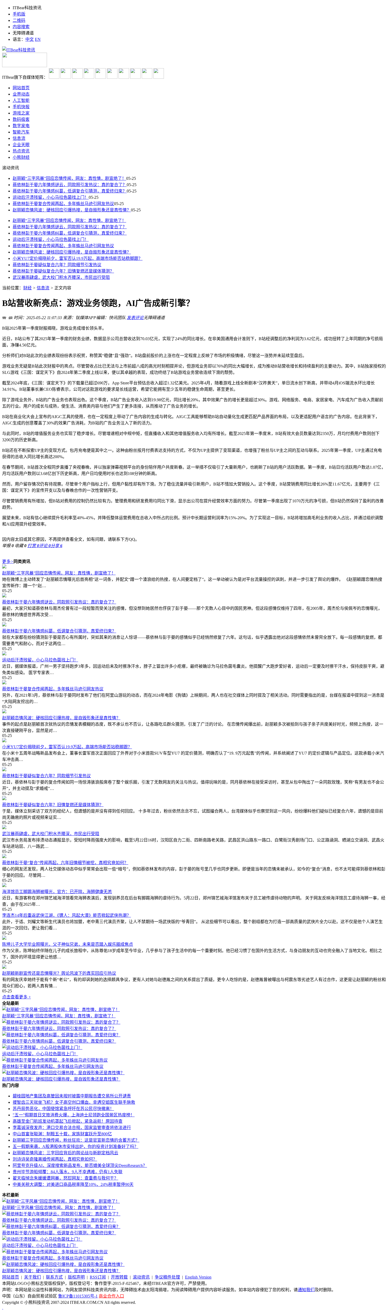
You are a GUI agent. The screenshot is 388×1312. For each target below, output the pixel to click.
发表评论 (135, 317)
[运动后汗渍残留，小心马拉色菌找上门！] (194, 653)
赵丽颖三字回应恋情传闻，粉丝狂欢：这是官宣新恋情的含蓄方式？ (76, 1140)
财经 (27, 288)
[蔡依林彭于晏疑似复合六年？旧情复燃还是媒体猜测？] (194, 798)
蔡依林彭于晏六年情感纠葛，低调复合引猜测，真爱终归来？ (70, 191)
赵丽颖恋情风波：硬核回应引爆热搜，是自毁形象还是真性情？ (72, 210)
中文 (29, 39)
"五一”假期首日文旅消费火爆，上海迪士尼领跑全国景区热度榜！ (74, 1115)
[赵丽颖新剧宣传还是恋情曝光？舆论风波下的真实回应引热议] (194, 967)
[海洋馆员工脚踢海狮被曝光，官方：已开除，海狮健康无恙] (194, 885)
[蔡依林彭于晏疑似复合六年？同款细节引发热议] (194, 769)
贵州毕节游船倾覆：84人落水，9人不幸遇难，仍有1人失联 (67, 1172)
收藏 (20, 545)
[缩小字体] (10, 317)
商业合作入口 (111, 1296)
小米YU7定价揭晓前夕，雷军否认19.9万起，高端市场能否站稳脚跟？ (78, 258)
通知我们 (306, 1290)
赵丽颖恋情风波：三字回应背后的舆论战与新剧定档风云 (65, 1153)
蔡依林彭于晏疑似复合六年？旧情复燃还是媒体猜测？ (63, 271)
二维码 (19, 20)
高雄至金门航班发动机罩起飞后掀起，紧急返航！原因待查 (67, 1121)
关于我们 (32, 1277)
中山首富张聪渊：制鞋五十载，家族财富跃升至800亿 (62, 1134)
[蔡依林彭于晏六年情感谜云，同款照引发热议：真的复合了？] (194, 595)
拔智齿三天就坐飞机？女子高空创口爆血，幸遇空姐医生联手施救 (74, 1102)
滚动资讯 (141, 1277)
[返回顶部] (2, 1307)
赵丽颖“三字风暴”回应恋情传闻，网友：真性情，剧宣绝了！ (69, 178)
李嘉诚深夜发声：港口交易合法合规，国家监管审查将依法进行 (72, 1127)
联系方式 (54, 1277)
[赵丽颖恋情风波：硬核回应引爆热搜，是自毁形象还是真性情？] (194, 711)
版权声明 (76, 1277)
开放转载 (119, 1277)
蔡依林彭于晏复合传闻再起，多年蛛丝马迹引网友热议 (63, 203)
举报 (8, 545)
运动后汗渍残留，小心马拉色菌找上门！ (51, 197)
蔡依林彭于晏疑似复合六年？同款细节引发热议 (57, 265)
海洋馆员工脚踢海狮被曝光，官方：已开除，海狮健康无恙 (57, 891)
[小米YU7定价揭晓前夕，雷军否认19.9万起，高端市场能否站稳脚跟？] (194, 740)
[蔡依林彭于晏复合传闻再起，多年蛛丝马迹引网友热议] (194, 682)
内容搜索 (21, 26)
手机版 (19, 14)
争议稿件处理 (167, 1277)
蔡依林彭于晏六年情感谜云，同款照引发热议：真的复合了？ (70, 184)
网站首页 (10, 1277)
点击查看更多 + (16, 997)
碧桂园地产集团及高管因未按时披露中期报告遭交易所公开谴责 (72, 1096)
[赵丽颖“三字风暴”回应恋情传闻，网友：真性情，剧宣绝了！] (194, 567)
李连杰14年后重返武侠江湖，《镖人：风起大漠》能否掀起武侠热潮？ (66, 915)
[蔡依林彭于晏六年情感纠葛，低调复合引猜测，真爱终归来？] (194, 624)
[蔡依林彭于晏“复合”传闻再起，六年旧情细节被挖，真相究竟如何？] (194, 856)
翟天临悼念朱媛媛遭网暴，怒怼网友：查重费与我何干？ (65, 1178)
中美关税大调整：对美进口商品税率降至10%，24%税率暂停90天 (73, 1184)
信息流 (43, 288)
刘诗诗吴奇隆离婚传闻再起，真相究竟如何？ (55, 1159)
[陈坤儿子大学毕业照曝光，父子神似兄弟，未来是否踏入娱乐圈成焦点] (194, 938)
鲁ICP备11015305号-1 (78, 1296)
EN (38, 39)
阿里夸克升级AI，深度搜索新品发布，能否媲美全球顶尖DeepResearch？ (80, 1165)
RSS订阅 (98, 1277)
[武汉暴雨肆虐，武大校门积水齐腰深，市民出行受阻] (194, 827)
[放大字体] (4, 317)
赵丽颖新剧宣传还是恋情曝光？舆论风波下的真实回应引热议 (59, 973)
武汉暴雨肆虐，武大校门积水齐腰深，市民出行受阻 (61, 277)
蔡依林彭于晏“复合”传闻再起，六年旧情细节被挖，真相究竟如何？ (65, 862)
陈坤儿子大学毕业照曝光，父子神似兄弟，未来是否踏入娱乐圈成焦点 (67, 944)
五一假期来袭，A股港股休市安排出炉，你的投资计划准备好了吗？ (75, 1146)
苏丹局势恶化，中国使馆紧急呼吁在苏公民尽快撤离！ (63, 1108)
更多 (7, 561)
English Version (198, 1277)
